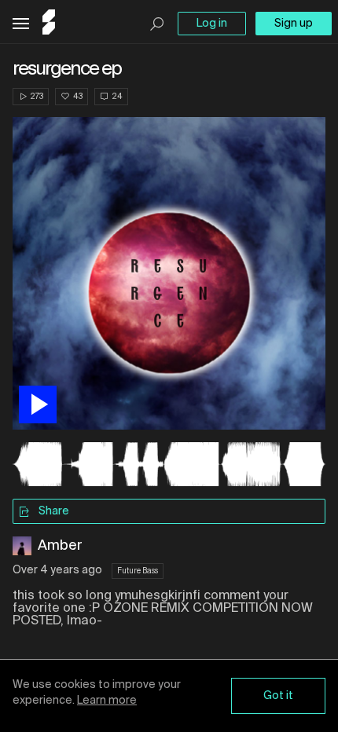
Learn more (107, 700)
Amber (60, 546)
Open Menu (21, 24)
